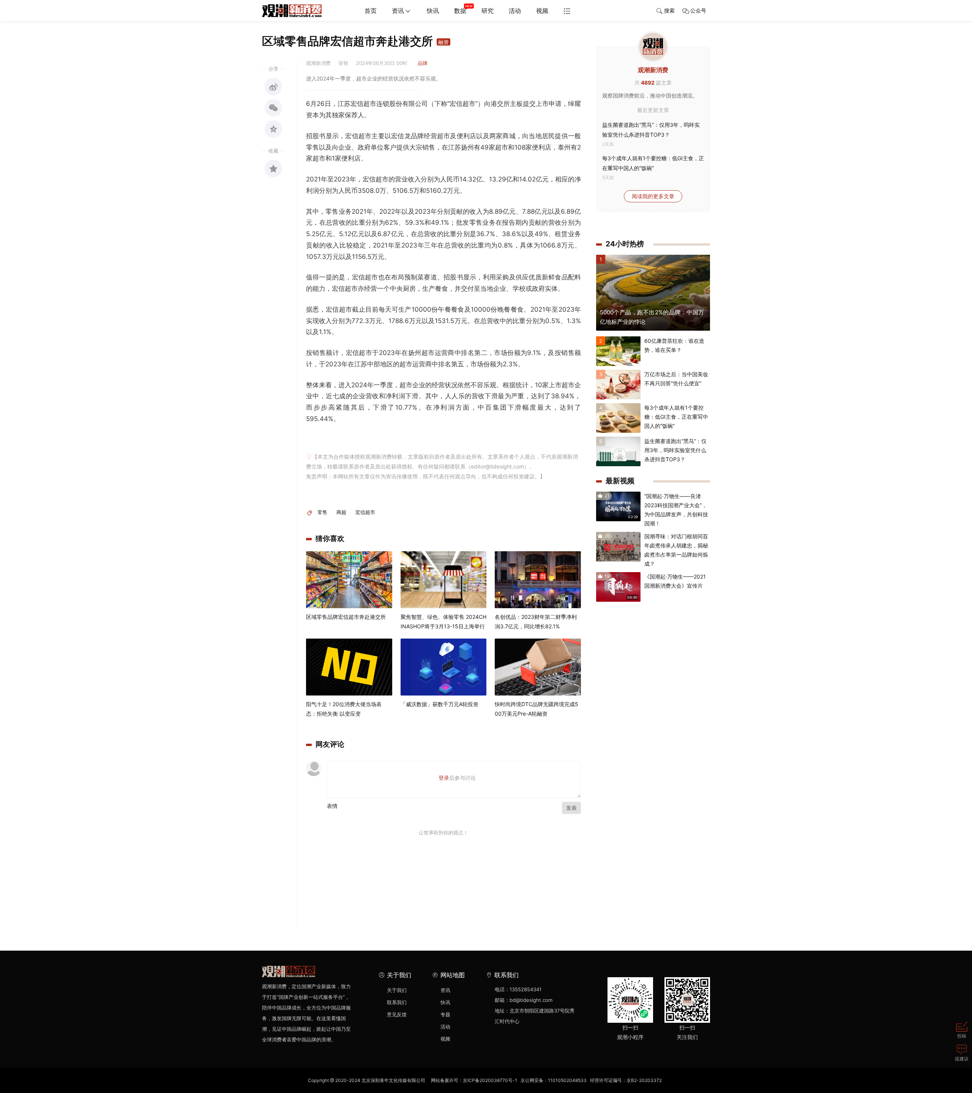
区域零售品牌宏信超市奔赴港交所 (346, 617)
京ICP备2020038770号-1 (490, 1080)
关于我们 (397, 990)
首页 (370, 10)
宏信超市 (365, 512)
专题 (445, 1014)
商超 (341, 512)
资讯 (398, 10)
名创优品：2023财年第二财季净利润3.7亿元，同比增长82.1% (536, 621)
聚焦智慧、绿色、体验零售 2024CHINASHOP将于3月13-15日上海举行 (443, 621)
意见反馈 (397, 1014)
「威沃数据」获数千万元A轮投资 (439, 704)
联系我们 (397, 1002)
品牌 (423, 63)
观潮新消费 (653, 70)
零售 (322, 512)
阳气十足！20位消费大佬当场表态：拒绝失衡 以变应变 (344, 709)
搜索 (669, 10)
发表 (571, 807)
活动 (515, 10)
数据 (460, 10)
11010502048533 (567, 1080)
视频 (542, 10)
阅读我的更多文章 (653, 196)
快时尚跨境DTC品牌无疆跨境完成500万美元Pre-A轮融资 (536, 709)
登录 (444, 777)
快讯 (433, 10)
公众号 (698, 10)
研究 (487, 10)
